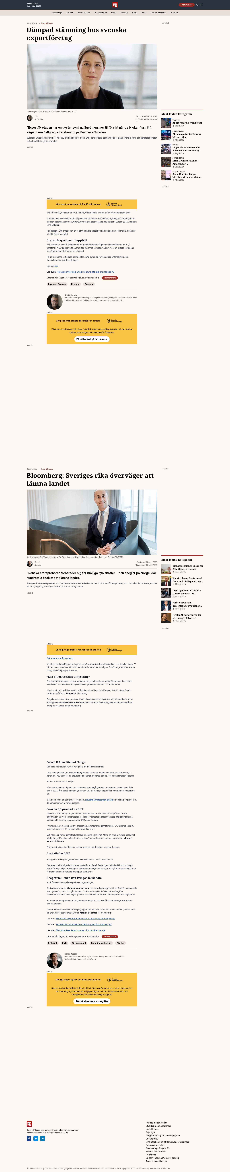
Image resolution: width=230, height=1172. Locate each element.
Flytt (64, 943)
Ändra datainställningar (156, 1161)
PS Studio (174, 13)
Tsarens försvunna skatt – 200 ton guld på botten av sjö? (84, 924)
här (56, 266)
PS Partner (151, 1154)
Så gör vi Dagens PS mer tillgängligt (162, 1158)
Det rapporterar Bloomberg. (60, 658)
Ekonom (75, 284)
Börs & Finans (84, 13)
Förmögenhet (79, 943)
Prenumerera (186, 5)
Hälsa (144, 13)
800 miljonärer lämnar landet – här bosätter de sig (80, 930)
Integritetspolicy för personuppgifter (163, 1135)
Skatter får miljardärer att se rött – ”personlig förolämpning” (85, 918)
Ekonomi (89, 284)
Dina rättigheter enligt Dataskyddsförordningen (167, 1142)
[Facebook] (29, 1138)
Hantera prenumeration (156, 1123)
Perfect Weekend (158, 13)
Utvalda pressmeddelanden (158, 1126)
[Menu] (201, 5)
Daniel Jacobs (71, 954)
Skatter (120, 943)
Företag (124, 13)
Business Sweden (57, 284)
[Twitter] (35, 1138)
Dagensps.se (32, 23)
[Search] (197, 5)
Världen (69, 13)
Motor (134, 13)
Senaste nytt (57, 13)
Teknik (113, 13)
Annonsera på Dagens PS (158, 1148)
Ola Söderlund (71, 295)
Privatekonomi (100, 13)
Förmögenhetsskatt (101, 943)
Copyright (150, 1132)
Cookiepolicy (152, 1138)
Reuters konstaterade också (99, 800)
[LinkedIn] (42, 1138)
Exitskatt (52, 943)
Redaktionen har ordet (156, 1151)
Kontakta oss (152, 1129)
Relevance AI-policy (155, 1145)
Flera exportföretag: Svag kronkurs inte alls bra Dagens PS (85, 272)
